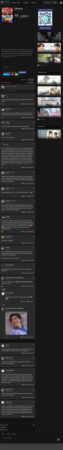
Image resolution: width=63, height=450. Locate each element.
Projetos (33, 2)
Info (13, 67)
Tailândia (4, 60)
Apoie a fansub (16, 2)
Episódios (6, 67)
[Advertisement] (17, 37)
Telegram (25, 2)
